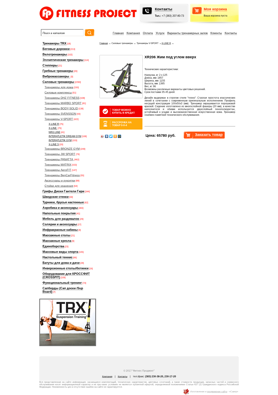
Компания (133, 33)
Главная (118, 33)
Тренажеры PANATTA (59, 159)
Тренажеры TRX (54, 43)
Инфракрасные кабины (60, 229)
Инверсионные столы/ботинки (66, 268)
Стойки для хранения (59, 185)
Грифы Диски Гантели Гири (63, 191)
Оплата (148, 33)
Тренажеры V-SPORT (59, 119)
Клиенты (216, 33)
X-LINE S (54, 144)
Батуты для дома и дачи (61, 262)
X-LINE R (54, 124)
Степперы (50, 65)
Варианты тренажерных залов (187, 33)
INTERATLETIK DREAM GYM (65, 136)
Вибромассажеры (56, 76)
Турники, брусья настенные (63, 202)
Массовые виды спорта (60, 251)
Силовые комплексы (58, 92)
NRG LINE (54, 132)
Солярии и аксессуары (60, 224)
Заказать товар (209, 135)
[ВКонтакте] (107, 136)
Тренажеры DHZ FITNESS (62, 97)
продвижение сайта (217, 391)
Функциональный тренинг (62, 282)
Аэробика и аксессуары (60, 207)
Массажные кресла (57, 240)
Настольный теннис (57, 257)
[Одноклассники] (115, 136)
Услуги (160, 33)
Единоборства (53, 246)
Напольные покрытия (59, 213)
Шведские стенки (56, 196)
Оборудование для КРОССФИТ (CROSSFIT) (66, 275)
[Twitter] (111, 136)
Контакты (163, 9)
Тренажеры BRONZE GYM (62, 148)
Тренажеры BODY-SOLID (61, 108)
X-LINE (53, 128)
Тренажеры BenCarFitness (62, 175)
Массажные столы (56, 235)
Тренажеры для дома (59, 87)
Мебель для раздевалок (61, 218)
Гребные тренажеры (58, 71)
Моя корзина (215, 9)
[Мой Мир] (119, 136)
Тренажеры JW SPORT (60, 154)
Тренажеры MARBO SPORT (63, 103)
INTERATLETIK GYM (60, 140)
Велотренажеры (55, 54)
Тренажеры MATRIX (58, 164)
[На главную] (76, 21)
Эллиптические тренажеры (63, 60)
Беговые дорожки (56, 49)
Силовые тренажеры (58, 82)
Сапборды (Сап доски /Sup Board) (63, 289)
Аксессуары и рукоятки (60, 180)
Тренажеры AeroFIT (58, 170)
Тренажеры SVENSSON (60, 113)
